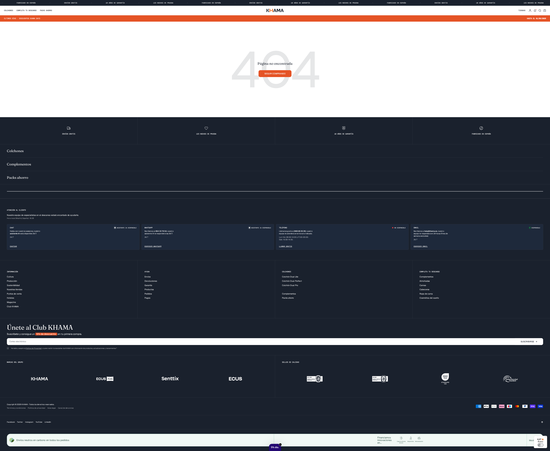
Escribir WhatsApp (153, 246)
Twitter (20, 422)
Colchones (8, 10)
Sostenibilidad (13, 285)
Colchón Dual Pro (290, 285)
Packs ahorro (46, 10)
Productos (149, 289)
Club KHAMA (13, 306)
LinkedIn (48, 422)
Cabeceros (424, 289)
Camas (423, 285)
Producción (12, 281)
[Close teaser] (280, 444)
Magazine (11, 302)
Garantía (148, 285)
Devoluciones (151, 281)
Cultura (10, 276)
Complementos (289, 293)
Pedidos (148, 293)
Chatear (13, 246)
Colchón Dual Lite (290, 276)
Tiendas (521, 10)
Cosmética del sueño (429, 298)
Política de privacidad (36, 408)
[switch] (540, 445)
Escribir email (421, 246)
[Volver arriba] (542, 422)
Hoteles (10, 298)
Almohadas (425, 281)
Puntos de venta (14, 293)
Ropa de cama (426, 293)
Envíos (148, 276)
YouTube (39, 422)
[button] (275, 447)
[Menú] (545, 437)
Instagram (29, 422)
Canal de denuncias (66, 408)
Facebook (11, 422)
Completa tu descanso (26, 10)
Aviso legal (51, 408)
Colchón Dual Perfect (292, 281)
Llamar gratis (285, 246)
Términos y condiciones (16, 408)
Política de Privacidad (33, 348)
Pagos (147, 298)
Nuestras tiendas (14, 289)
